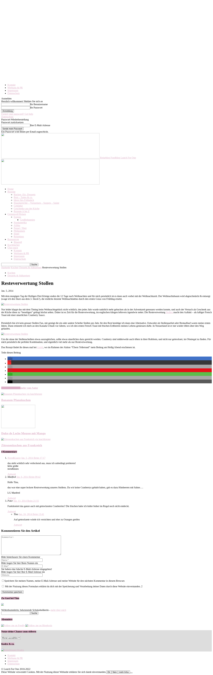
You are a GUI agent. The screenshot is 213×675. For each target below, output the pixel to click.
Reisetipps (19, 236)
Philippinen (19, 231)
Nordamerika (20, 222)
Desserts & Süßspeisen (30, 267)
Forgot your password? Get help (17, 114)
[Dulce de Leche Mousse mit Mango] (18, 427)
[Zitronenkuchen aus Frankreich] (26, 439)
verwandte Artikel (10, 388)
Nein (115, 672)
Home (10, 189)
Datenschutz (13, 93)
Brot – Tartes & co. (23, 197)
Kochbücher (13, 245)
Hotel (16, 233)
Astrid (40, 347)
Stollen (169, 312)
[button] (9, 358)
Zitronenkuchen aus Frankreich (21, 445)
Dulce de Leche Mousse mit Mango (23, 433)
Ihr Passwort (36, 107)
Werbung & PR (15, 87)
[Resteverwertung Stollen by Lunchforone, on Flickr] (14, 304)
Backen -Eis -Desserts (24, 194)
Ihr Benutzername (39, 104)
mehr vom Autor (29, 388)
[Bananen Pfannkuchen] (21, 394)
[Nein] (131, 672)
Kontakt (11, 85)
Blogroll (18, 242)
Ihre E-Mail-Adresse (40, 125)
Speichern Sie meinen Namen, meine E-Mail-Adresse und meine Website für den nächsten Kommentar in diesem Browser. (64, 580)
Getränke (18, 205)
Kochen (15, 267)
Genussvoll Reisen (16, 214)
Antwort (11, 474)
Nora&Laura (14, 458)
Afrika (17, 225)
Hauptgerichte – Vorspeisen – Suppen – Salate (36, 203)
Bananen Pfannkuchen (16, 400)
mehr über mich (58, 610)
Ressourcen (13, 239)
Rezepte (11, 191)
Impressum (12, 90)
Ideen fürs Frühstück (24, 200)
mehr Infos (124, 672)
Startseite (5, 267)
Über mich (12, 247)
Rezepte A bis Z (21, 211)
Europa (17, 217)
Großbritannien (27, 219)
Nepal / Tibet (20, 228)
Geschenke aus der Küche (26, 208)
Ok (108, 672)
